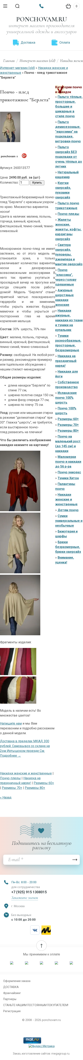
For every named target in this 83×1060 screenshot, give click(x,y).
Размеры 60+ (44, 783)
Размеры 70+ (12, 788)
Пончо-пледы (10, 778)
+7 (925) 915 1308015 (29, 892)
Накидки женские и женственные (26, 773)
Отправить (75, 860)
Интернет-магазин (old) (37, 60)
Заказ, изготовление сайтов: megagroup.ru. (41, 1053)
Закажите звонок (24, 897)
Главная (9, 60)
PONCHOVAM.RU (41, 19)
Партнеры (9, 999)
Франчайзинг (12, 993)
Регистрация (12, 1011)
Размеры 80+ (35, 788)
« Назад (5, 797)
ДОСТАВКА (11, 987)
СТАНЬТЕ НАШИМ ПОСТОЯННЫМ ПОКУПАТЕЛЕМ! (35, 1005)
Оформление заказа (16, 981)
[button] (41, 946)
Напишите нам (11, 723)
